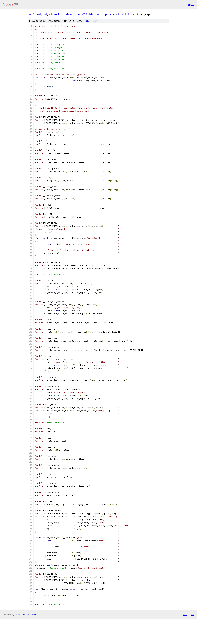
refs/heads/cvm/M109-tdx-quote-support (86, 14)
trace (131, 14)
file (87, 21)
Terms (33, 614)
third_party (41, 14)
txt (185, 614)
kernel (55, 14)
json (192, 614)
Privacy (25, 614)
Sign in (191, 4)
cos (30, 14)
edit (95, 21)
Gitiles (17, 614)
